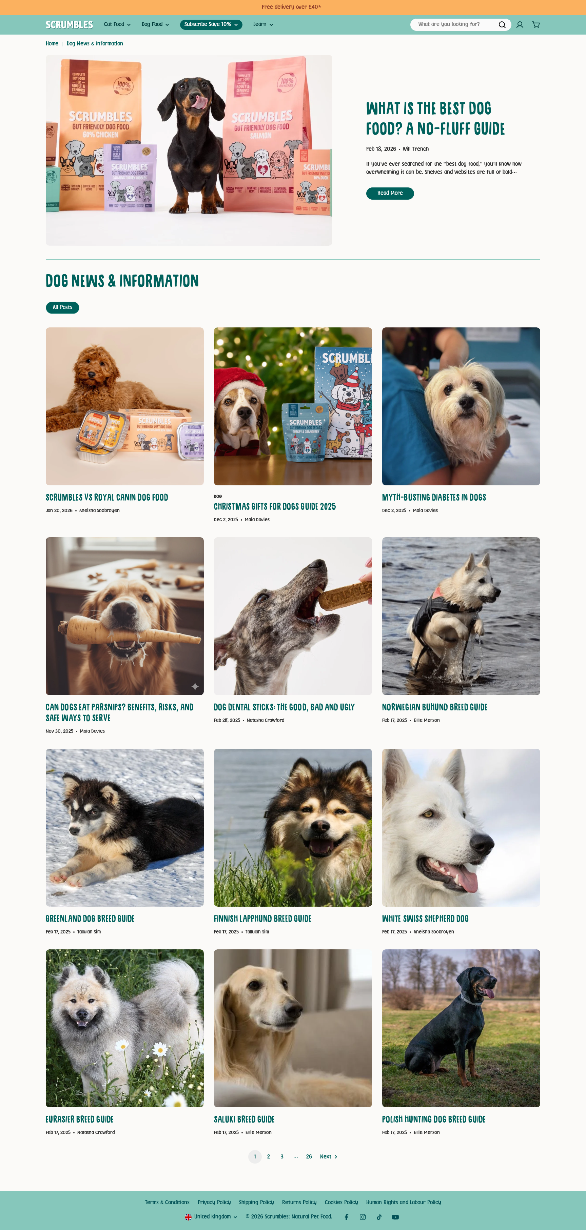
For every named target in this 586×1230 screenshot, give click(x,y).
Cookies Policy (341, 1202)
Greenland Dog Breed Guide (90, 920)
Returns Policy (299, 1202)
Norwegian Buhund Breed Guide (435, 708)
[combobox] (461, 24)
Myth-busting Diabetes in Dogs (434, 499)
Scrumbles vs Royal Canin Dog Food (107, 499)
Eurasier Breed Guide (80, 1121)
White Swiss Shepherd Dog (425, 920)
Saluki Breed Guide (244, 1121)
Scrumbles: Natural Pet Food (298, 1216)
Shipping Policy (256, 1202)
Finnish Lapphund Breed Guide (263, 920)
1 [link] (255, 1157)
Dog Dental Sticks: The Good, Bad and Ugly (284, 708)
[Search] (502, 25)
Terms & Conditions (167, 1202)
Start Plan (319, 7)
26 (309, 1157)
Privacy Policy (214, 1202)
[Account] (520, 25)
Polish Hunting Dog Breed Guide (434, 1121)
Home (52, 43)
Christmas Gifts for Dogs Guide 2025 (275, 508)
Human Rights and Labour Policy (403, 1202)
